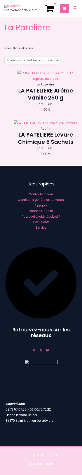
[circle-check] (41, 317)
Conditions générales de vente (41, 200)
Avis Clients (41, 222)
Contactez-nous (41, 194)
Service (41, 228)
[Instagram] (34, 350)
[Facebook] (41, 350)
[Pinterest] (47, 350)
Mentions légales (41, 211)
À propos (41, 205)
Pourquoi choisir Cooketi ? (41, 217)
